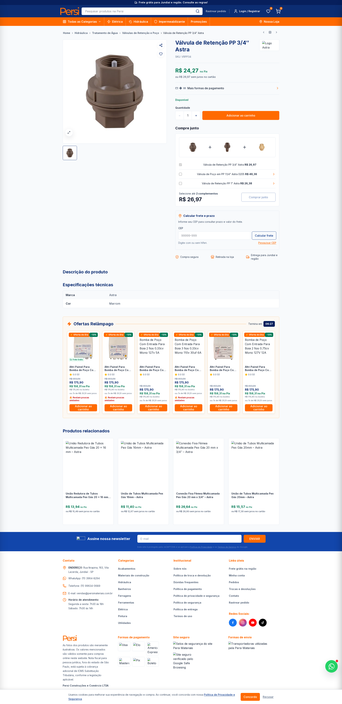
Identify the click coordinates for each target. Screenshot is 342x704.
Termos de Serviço (227, 547)
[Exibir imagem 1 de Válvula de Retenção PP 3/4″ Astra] (70, 153)
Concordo (250, 697)
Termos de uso (182, 616)
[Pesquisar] (198, 11)
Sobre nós (179, 568)
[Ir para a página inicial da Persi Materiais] (69, 11)
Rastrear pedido (216, 11)
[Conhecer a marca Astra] (269, 45)
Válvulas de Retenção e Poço (140, 32)
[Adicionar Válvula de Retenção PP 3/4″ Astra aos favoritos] (160, 53)
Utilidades (124, 622)
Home (66, 32)
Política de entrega (185, 609)
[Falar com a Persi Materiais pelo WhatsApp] (331, 666)
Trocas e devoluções (242, 589)
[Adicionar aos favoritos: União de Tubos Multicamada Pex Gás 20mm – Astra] (274, 450)
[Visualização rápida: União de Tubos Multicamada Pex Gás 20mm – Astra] (274, 459)
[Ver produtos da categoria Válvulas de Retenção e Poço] (270, 32)
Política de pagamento (187, 589)
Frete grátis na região (242, 568)
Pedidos (234, 582)
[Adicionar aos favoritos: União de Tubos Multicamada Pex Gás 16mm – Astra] (163, 450)
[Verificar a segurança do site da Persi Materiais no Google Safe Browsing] (185, 661)
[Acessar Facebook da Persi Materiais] (233, 623)
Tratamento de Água (105, 32)
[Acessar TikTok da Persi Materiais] (263, 623)
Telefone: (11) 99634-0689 (84, 585)
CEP (180, 228)
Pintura (122, 616)
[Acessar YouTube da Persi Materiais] (253, 623)
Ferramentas (126, 602)
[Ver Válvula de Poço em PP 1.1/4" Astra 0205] (227, 147)
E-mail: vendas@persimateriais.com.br (90, 593)
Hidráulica (141, 21)
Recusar (268, 697)
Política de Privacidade (201, 547)
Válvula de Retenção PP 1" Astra (227, 183)
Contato (234, 595)
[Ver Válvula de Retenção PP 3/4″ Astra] (192, 147)
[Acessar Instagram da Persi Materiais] (243, 623)
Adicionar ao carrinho (240, 115)
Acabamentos (126, 568)
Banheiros (124, 589)
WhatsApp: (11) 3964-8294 (84, 578)
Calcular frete (264, 235)
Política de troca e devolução (192, 575)
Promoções (199, 21)
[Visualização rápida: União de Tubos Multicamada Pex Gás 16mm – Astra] (163, 459)
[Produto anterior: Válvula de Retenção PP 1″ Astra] (263, 32)
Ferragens (124, 595)
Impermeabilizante (172, 21)
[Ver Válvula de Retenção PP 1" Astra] (261, 147)
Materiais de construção (133, 575)
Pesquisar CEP (267, 242)
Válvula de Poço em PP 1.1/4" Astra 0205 (227, 174)
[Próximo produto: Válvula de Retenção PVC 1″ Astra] (276, 32)
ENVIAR (254, 539)
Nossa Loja (271, 21)
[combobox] (137, 11)
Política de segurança (187, 602)
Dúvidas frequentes (185, 582)
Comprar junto (258, 197)
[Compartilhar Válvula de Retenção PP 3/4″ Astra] (160, 45)
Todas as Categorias (82, 21)
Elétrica (117, 21)
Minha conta (237, 575)
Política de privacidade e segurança (196, 595)
